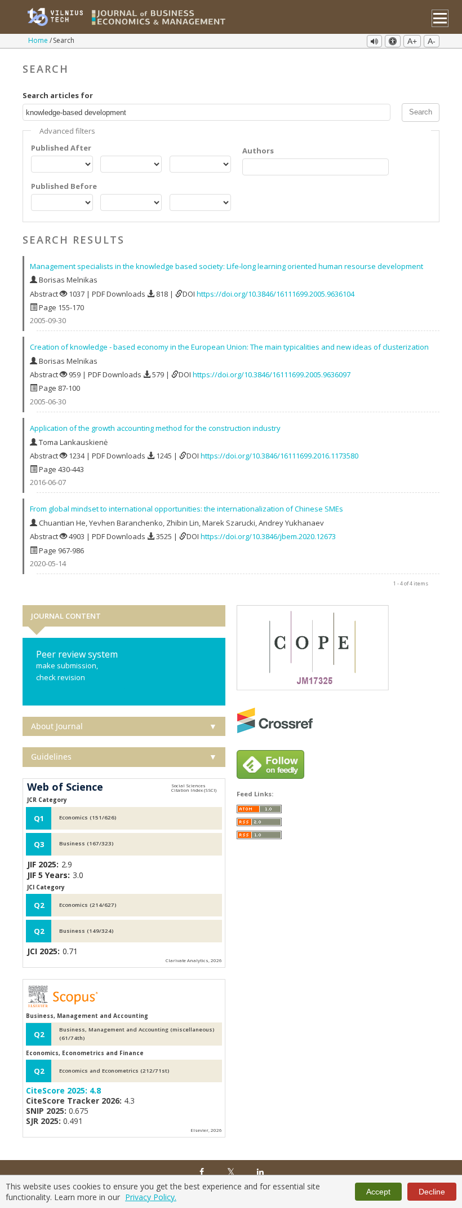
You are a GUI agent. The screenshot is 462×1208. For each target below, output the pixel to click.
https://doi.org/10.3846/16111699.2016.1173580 (279, 456)
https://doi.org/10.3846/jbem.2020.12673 (268, 536)
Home (39, 40)
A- (432, 41)
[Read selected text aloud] (374, 41)
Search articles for (58, 95)
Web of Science (65, 787)
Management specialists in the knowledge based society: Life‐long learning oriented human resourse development (226, 266)
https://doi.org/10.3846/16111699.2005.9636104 (275, 294)
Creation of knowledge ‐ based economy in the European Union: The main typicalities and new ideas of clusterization (229, 347)
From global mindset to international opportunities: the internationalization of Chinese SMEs (186, 509)
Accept (378, 1191)
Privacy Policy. (150, 1197)
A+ (412, 41)
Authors (258, 151)
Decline (432, 1191)
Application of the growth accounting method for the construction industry (155, 428)
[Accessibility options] (393, 41)
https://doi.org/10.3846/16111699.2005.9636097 (271, 374)
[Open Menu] (440, 18)
